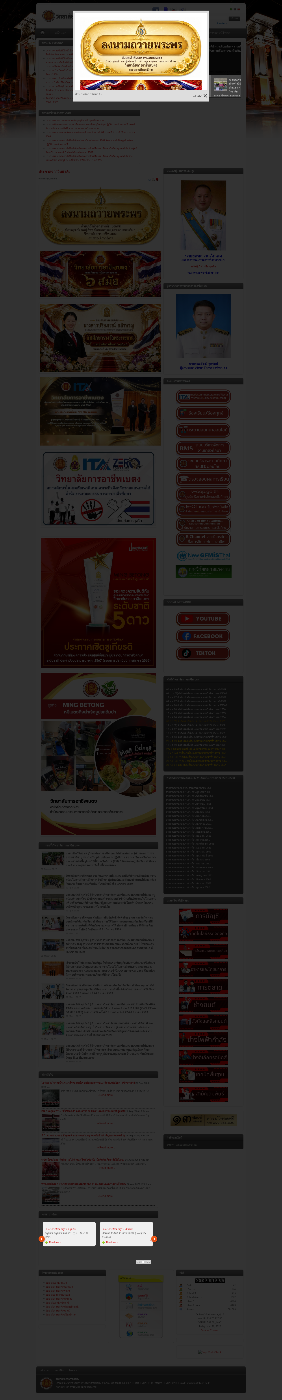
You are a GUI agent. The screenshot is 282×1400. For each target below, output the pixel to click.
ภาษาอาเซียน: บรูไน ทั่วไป (118, 1229)
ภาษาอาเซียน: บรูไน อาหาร (61, 1229)
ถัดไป (154, 1239)
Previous (42, 1239)
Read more (56, 1238)
